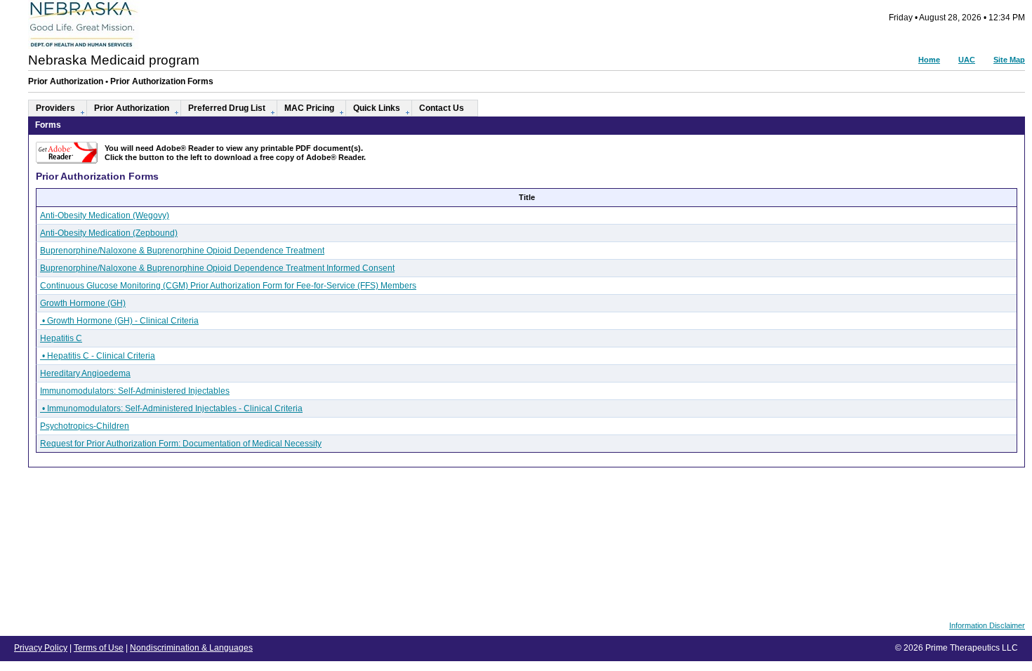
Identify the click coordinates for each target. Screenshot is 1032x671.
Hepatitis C (61, 338)
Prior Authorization (131, 108)
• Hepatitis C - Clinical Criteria (97, 356)
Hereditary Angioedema (85, 373)
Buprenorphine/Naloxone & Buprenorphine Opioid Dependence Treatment (182, 250)
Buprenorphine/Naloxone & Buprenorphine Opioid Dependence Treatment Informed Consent (217, 268)
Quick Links (376, 108)
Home (929, 59)
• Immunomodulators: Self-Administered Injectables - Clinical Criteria (171, 408)
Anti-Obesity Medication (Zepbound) (109, 233)
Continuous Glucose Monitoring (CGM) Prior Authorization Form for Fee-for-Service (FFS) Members (228, 286)
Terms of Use (99, 648)
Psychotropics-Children (84, 426)
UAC (966, 59)
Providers (55, 108)
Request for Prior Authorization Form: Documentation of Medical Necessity (181, 444)
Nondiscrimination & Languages (191, 648)
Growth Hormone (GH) (83, 303)
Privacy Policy (40, 648)
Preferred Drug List (226, 108)
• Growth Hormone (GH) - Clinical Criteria (119, 321)
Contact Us (441, 108)
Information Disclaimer (987, 625)
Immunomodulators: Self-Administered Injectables (135, 391)
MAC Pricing (309, 108)
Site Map (1009, 59)
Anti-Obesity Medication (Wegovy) (104, 215)
